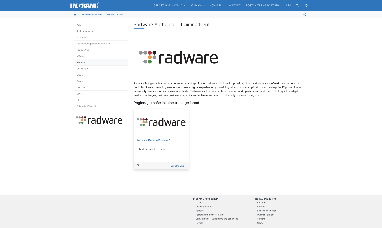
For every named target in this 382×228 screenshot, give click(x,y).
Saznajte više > (178, 166)
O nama (197, 5)
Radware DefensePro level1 (153, 140)
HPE (79, 100)
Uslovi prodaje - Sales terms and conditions (217, 218)
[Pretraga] (297, 5)
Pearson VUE (83, 50)
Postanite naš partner (262, 5)
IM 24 (287, 5)
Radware (81, 62)
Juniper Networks (85, 31)
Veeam (80, 75)
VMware (81, 56)
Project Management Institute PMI (93, 43)
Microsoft (81, 37)
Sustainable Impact (266, 210)
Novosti (216, 5)
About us (261, 202)
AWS (79, 25)
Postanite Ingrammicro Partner (210, 214)
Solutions (261, 206)
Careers (261, 218)
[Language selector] (306, 5)
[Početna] (77, 14)
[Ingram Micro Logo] (84, 5)
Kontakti (235, 5)
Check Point (82, 68)
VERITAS (81, 87)
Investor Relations (265, 214)
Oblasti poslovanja (168, 5)
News (260, 223)
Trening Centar (115, 14)
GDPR (79, 93)
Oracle (80, 81)
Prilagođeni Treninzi (86, 106)
